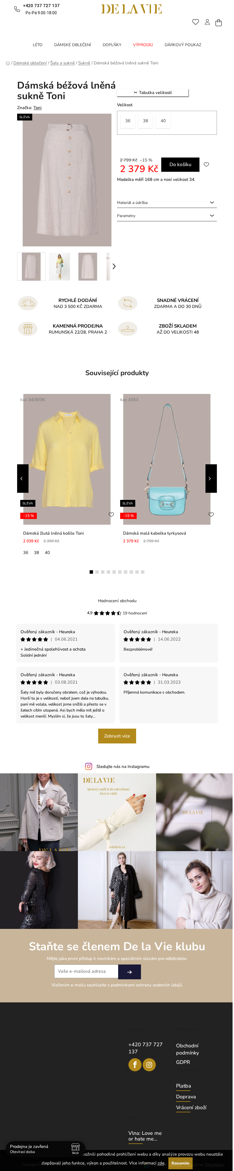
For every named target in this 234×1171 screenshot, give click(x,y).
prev (23, 478)
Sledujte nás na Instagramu (122, 766)
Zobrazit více (117, 736)
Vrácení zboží (191, 1108)
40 (47, 552)
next (211, 478)
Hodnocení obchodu (117, 601)
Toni (37, 108)
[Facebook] (135, 1064)
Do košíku (180, 164)
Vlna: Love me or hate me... (145, 1136)
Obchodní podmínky (187, 1049)
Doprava (186, 1097)
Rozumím (180, 1163)
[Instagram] (149, 1064)
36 (25, 552)
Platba (183, 1086)
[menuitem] (37, 45)
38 (36, 552)
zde (161, 1163)
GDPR (183, 1062)
